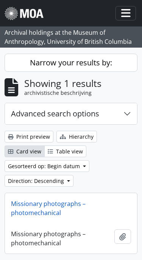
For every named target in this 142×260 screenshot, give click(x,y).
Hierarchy (80, 136)
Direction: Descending (37, 180)
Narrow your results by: (71, 62)
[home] (27, 13)
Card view (28, 151)
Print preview (32, 136)
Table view (69, 151)
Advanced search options (55, 113)
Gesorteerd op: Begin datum (44, 166)
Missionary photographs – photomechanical (48, 208)
